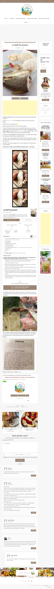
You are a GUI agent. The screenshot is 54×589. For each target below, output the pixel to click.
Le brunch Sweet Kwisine (32, 18)
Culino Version (10, 120)
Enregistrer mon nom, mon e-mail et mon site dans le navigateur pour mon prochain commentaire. (20, 457)
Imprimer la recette (24, 98)
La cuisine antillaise (13, 42)
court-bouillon (22, 379)
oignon (27, 395)
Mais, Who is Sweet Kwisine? (44, 18)
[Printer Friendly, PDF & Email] (4, 381)
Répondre (33, 475)
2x (33, 236)
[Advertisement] (27, 33)
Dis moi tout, (17, 288)
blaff (7, 379)
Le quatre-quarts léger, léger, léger (45, 127)
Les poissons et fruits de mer (23, 42)
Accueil (6, 18)
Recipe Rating (4, 440)
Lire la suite (45, 175)
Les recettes (11, 18)
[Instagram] (8, 575)
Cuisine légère (7, 42)
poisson (4, 379)
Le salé (17, 42)
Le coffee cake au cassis (45, 179)
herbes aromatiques (22, 395)
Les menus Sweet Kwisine (21, 18)
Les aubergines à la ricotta (11, 428)
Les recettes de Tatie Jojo (31, 42)
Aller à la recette (16, 98)
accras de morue (20, 131)
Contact (26, 22)
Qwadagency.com (49, 587)
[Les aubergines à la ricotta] (10, 420)
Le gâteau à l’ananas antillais (45, 154)
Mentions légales (46, 585)
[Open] (4, 572)
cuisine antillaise (12, 379)
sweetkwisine (4, 571)
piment (17, 379)
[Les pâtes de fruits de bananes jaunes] (29, 420)
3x (35, 236)
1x (31, 236)
